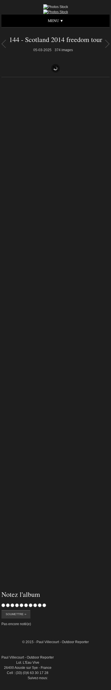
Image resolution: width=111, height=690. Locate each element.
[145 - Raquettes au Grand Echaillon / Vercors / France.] (3, 43)
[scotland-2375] (96, 617)
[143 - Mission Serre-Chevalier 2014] (107, 43)
